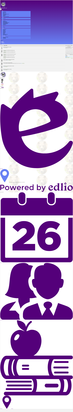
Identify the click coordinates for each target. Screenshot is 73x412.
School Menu (4, 18)
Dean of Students (4, 12)
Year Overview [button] (68, 45)
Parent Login (2, 41)
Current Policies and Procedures (6, 16)
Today (66, 54)
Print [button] (66, 45)
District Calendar (67, 57)
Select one (72, 58)
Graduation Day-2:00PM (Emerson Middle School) (9, 50)
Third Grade (4, 31)
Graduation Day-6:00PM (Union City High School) (9, 57)
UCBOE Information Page (5, 23)
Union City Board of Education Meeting (7, 62)
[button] (2, 10)
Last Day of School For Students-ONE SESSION (8, 59)
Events (66, 56)
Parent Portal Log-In (5, 21)
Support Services (4, 14)
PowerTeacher (2, 42)
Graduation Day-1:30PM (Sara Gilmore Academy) (8, 55)
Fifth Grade (4, 32)
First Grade (4, 30)
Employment (2, 87)
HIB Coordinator (4, 13)
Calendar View (71, 54)
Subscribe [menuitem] (71, 45)
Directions (12, 408)
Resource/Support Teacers (5, 34)
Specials (4, 33)
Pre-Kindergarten (4, 29)
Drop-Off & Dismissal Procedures (6, 22)
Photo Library (4, 37)
